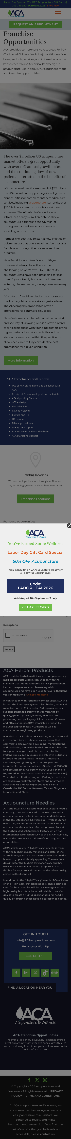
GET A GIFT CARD (35, 607)
